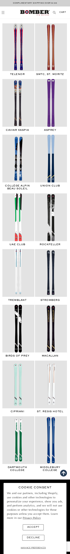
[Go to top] (63, 473)
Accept (33, 527)
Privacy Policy (32, 518)
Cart (62, 12)
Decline (33, 538)
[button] (3, 12)
